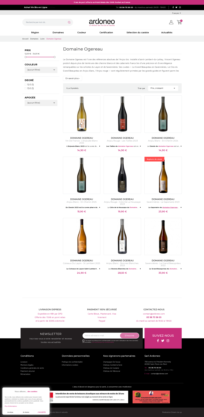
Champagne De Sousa (111, 362)
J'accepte (42, 412)
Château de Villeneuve (111, 371)
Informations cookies (70, 365)
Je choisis (26, 412)
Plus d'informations (11, 406)
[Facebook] (173, 7)
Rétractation (25, 374)
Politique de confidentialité (72, 362)
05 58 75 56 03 (155, 368)
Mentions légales (27, 365)
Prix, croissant (163, 88)
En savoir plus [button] (72, 78)
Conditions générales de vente (32, 368)
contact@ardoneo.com (159, 374)
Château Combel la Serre (112, 365)
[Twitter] (176, 7)
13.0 (30, 88)
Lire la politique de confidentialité (103, 342)
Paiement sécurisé (28, 371)
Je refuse (10, 412)
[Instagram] (180, 7)
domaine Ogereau (125, 146)
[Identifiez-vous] (171, 22)
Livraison (24, 362)
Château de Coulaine (111, 368)
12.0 (30, 84)
